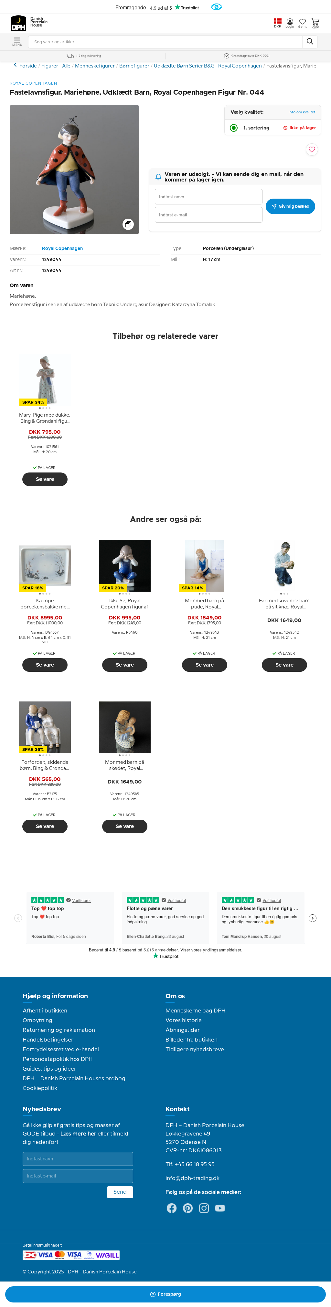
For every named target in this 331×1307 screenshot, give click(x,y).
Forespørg (169, 1294)
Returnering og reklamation (59, 1030)
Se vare (45, 479)
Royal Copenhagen (62, 248)
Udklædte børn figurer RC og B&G (16, 64)
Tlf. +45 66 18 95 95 (190, 1164)
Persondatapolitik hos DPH (58, 1059)
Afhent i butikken (45, 1010)
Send (120, 1192)
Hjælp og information (55, 996)
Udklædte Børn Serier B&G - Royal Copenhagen (208, 66)
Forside (28, 66)
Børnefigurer (134, 66)
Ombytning (37, 1020)
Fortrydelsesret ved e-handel (61, 1049)
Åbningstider (183, 1030)
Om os (175, 996)
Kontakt (178, 1109)
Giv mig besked (294, 206)
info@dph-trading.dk (192, 1178)
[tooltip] (45, 418)
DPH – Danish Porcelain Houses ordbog (74, 1078)
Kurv (315, 27)
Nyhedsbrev (42, 1109)
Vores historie (184, 1020)
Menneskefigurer (95, 66)
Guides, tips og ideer (49, 1069)
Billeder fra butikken (192, 1039)
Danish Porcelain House (36, 22)
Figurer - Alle (55, 66)
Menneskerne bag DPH (196, 1010)
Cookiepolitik (40, 1088)
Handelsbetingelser (48, 1039)
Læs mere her (78, 1133)
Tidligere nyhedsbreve (195, 1049)
